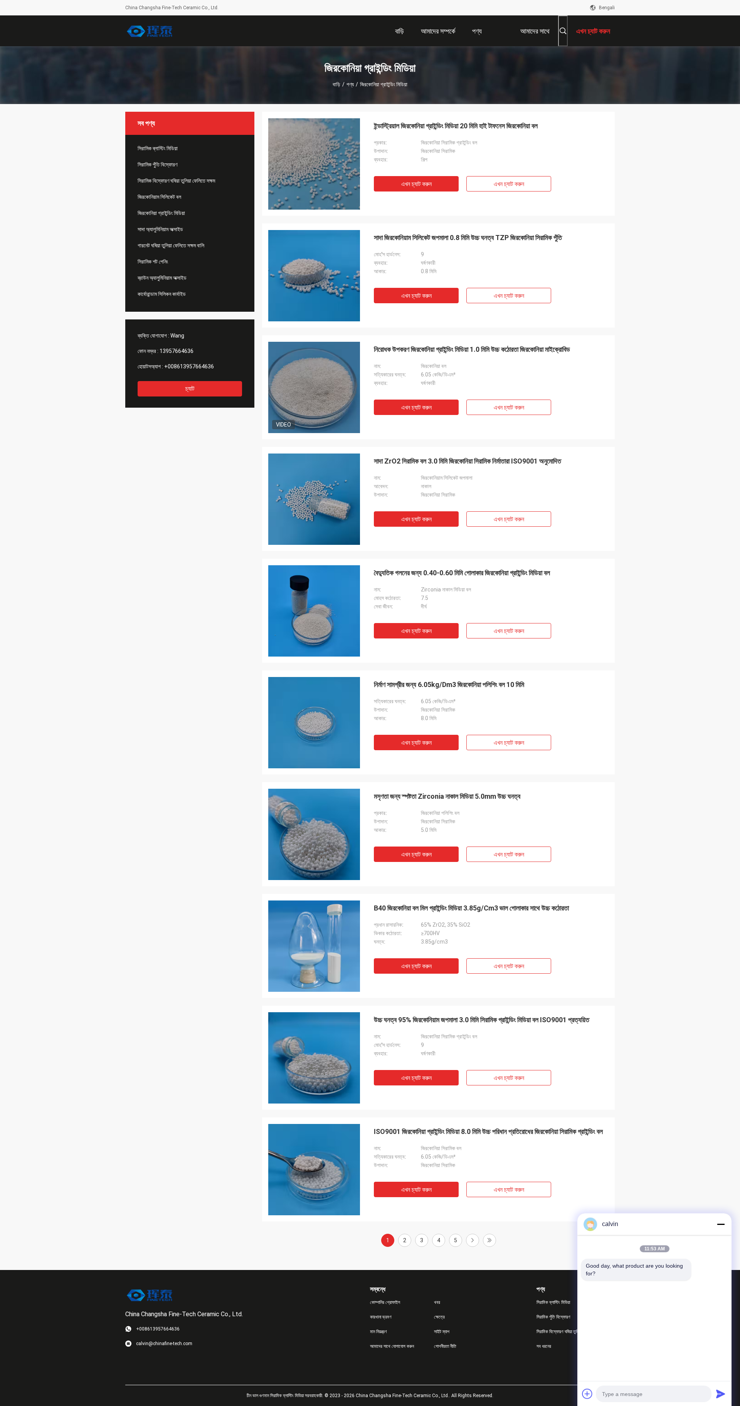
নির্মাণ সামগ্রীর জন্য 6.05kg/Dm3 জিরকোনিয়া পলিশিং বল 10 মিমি (449, 684)
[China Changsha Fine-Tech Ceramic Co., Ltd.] (150, 31)
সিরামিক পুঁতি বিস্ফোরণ (157, 164)
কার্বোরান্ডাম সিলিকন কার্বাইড (162, 294)
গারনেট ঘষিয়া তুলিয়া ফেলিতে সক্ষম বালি (171, 245)
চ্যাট (189, 388)
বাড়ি (336, 84)
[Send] (721, 1393)
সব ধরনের (543, 1346)
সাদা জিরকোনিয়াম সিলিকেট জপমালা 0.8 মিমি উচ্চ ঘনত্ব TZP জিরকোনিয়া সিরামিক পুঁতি (468, 237)
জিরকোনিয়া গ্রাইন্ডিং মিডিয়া (161, 213)
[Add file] (587, 1393)
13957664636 (176, 351)
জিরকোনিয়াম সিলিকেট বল (159, 197)
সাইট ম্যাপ (441, 1331)
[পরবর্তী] (472, 1240)
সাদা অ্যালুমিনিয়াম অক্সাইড (160, 229)
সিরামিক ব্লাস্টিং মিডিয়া (158, 148)
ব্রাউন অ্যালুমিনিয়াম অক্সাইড (162, 278)
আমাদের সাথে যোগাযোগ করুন (392, 1346)
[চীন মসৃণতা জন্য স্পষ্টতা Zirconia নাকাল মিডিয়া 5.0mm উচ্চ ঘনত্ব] (314, 834)
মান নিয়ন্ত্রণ (378, 1331)
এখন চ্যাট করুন (416, 184)
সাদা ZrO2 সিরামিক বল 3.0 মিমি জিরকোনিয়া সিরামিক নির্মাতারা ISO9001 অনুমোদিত (467, 461)
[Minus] (720, 1224)
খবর (437, 1302)
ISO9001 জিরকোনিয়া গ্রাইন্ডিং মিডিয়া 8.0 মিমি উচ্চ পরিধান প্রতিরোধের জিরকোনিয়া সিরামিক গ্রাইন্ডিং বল (488, 1131)
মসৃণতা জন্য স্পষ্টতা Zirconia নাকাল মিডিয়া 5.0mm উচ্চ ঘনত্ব (447, 796)
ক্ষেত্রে (439, 1317)
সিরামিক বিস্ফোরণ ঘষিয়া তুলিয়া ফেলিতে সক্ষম (176, 181)
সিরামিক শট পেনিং (153, 262)
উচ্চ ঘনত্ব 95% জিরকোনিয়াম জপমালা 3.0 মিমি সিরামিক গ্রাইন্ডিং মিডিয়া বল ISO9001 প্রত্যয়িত (481, 1020)
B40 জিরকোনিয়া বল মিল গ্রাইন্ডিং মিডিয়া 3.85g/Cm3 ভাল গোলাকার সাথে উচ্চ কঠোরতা (471, 908)
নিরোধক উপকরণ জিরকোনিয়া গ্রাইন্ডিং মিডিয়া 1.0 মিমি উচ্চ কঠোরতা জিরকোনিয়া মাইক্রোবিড (472, 349)
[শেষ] (489, 1240)
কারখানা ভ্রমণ (381, 1317)
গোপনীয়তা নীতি (445, 1346)
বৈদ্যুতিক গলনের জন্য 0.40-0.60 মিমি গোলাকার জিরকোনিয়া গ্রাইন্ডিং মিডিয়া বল (462, 573)
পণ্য (350, 84)
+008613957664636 (189, 366)
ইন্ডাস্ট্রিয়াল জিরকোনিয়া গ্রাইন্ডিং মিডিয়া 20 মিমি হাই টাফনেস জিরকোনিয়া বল (456, 126)
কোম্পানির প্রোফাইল (385, 1302)
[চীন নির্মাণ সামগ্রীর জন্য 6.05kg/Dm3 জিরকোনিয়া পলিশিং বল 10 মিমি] (314, 722)
